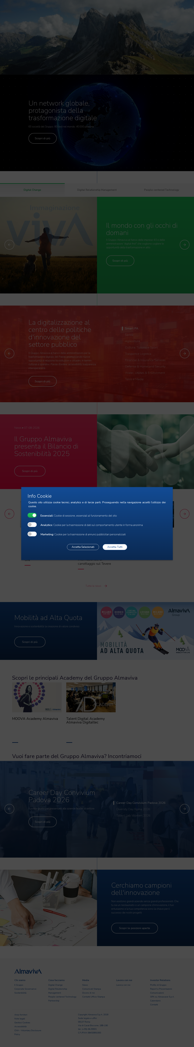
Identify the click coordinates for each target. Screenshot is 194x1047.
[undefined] (32, 515)
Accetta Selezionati (83, 547)
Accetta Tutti (114, 547)
